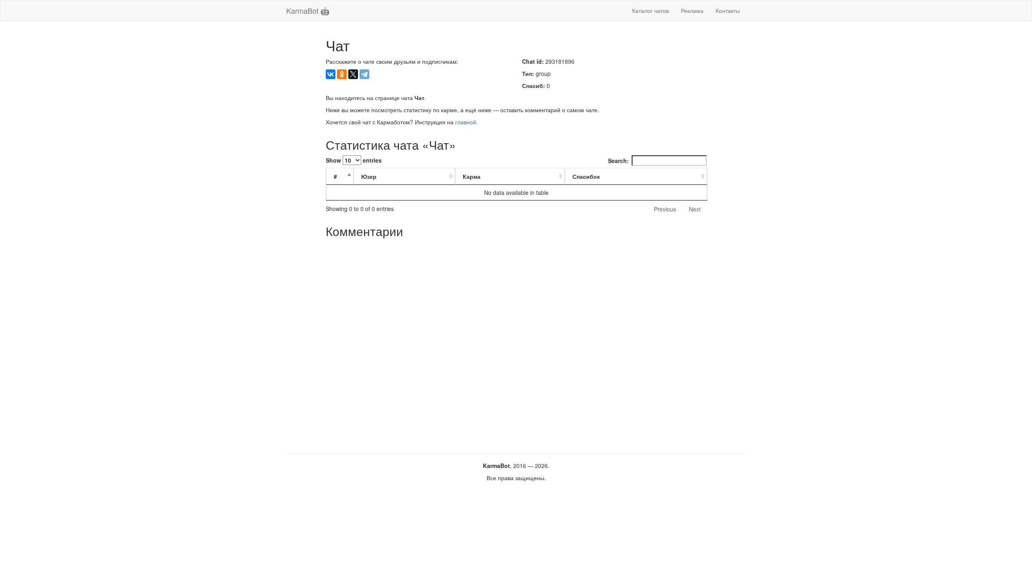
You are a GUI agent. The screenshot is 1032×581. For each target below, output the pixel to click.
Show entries (354, 160)
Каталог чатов (650, 10)
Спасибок (586, 176)
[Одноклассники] (342, 74)
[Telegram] (364, 74)
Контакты (728, 10)
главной (465, 122)
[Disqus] (516, 342)
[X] (353, 74)
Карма (472, 176)
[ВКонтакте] (330, 74)
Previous (665, 209)
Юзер (369, 176)
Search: (618, 161)
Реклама (692, 10)
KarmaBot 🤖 (307, 10)
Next (695, 209)
